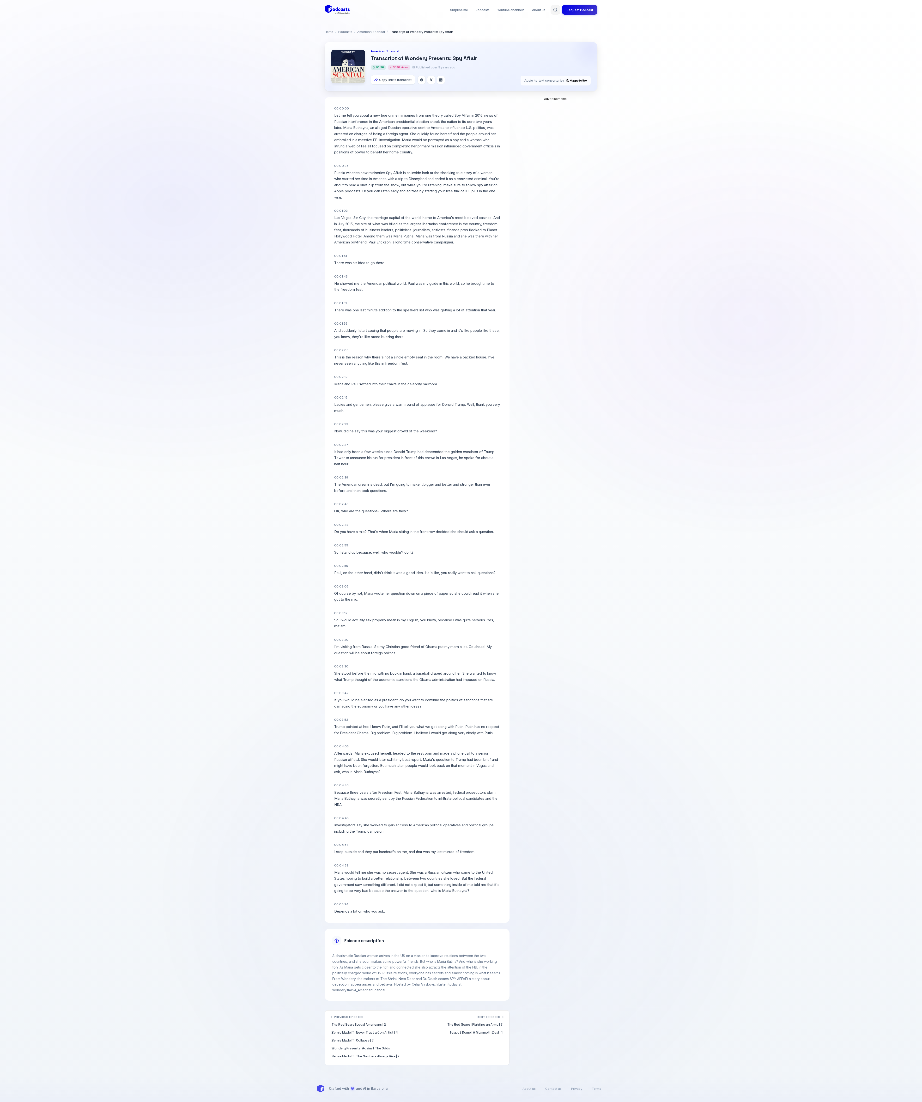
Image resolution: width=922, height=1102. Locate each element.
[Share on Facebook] (422, 80)
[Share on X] (431, 80)
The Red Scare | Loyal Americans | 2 (359, 1025)
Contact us (553, 1088)
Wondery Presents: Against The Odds (361, 1048)
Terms (596, 1088)
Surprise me (459, 10)
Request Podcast (579, 10)
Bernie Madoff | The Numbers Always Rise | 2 (366, 1056)
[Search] (555, 10)
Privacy (576, 1088)
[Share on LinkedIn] (441, 80)
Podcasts (483, 10)
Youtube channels (510, 10)
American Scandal (371, 32)
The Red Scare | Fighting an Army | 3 (475, 1025)
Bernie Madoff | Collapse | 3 (353, 1040)
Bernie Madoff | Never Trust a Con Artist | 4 (365, 1032)
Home (329, 32)
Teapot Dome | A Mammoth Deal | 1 (476, 1032)
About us (538, 10)
